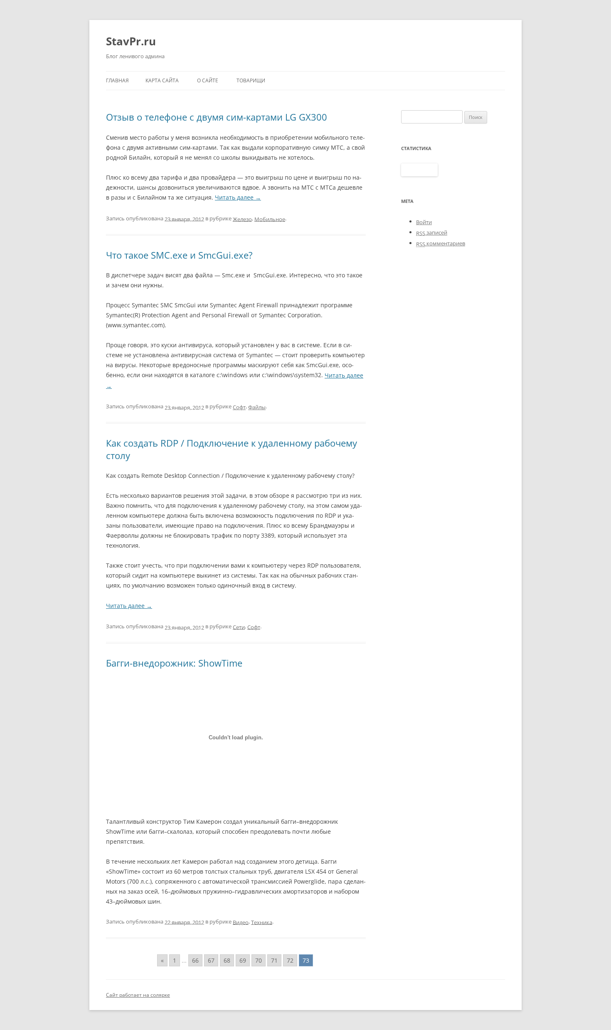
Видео (241, 922)
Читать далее (238, 197)
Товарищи (251, 80)
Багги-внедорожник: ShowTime (174, 663)
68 (227, 960)
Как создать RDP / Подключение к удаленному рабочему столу (231, 449)
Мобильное (269, 218)
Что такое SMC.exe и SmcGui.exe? (179, 255)
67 (211, 960)
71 (274, 960)
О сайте (207, 80)
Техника (261, 922)
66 (195, 960)
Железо (242, 218)
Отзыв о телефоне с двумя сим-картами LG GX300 (216, 117)
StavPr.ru (131, 41)
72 (290, 960)
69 (242, 960)
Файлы (257, 407)
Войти (424, 222)
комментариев (440, 243)
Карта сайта (162, 80)
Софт (239, 407)
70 (258, 960)
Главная (117, 80)
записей (431, 232)
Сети (239, 626)
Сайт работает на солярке (138, 994)
